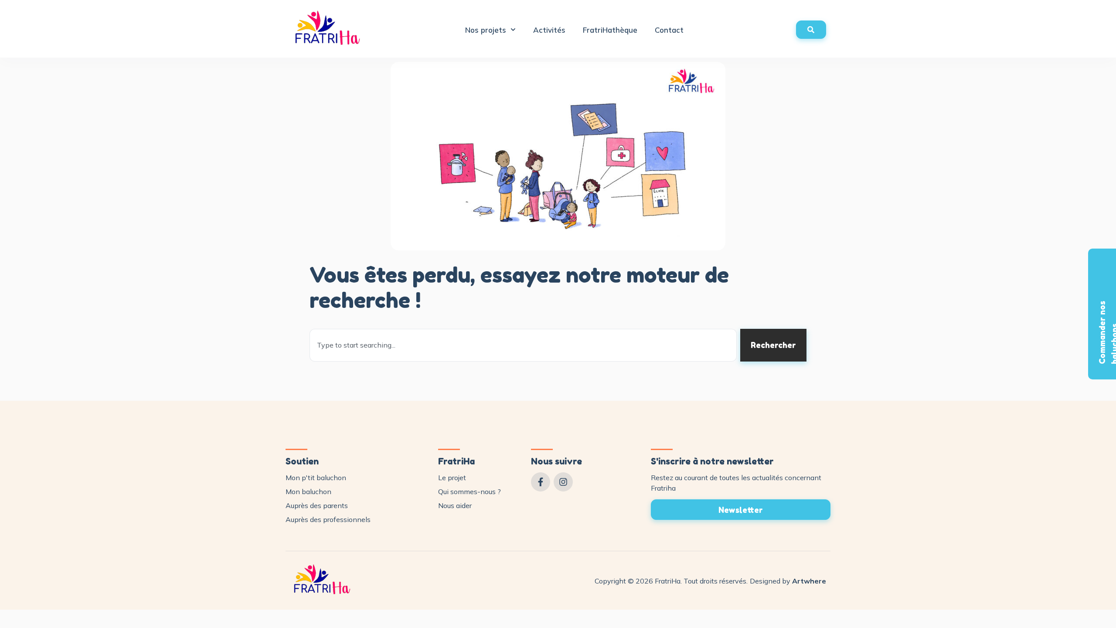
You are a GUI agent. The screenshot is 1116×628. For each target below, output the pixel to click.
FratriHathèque (610, 29)
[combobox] (523, 345)
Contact (669, 29)
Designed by (788, 581)
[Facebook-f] (540, 481)
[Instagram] (563, 481)
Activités (549, 29)
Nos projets (485, 29)
